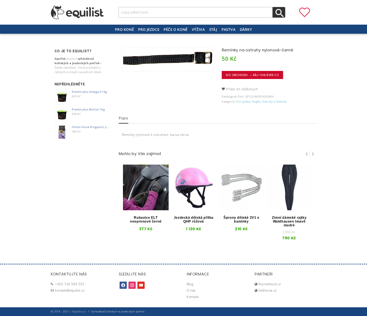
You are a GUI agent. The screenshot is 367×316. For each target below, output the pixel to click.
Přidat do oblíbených (242, 89)
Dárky (246, 29)
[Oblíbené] (304, 12)
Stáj (213, 29)
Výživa (198, 29)
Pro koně (124, 29)
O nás (191, 290)
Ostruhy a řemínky (274, 101)
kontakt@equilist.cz (70, 290)
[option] (168, 59)
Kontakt (193, 297)
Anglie (256, 101)
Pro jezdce (148, 29)
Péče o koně (176, 29)
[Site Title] (77, 12)
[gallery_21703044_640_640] (167, 59)
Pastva (229, 29)
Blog (190, 284)
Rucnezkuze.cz (269, 284)
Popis (123, 118)
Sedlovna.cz (267, 290)
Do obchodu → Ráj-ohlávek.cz (252, 75)
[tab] (123, 118)
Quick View (139, 209)
